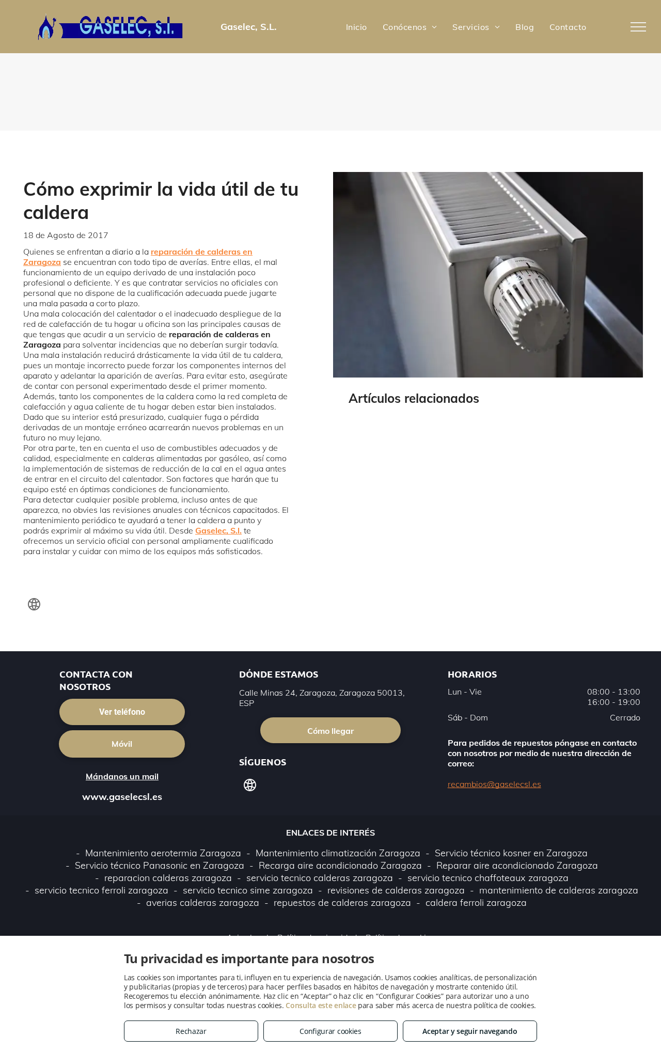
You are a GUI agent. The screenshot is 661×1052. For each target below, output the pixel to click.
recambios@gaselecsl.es (494, 784)
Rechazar (191, 1031)
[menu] (638, 26)
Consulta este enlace (321, 1005)
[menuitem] (356, 26)
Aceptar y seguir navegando (469, 1031)
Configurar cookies (330, 1031)
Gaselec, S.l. (218, 530)
